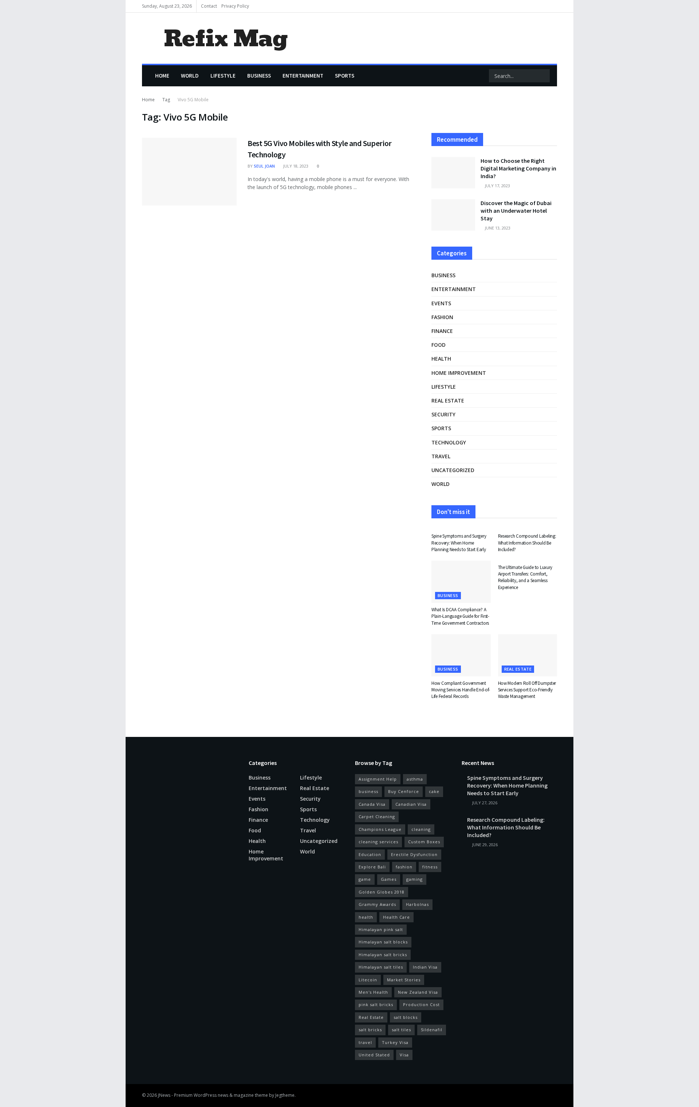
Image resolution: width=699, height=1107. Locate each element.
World (190, 75)
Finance (442, 330)
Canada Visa (372, 804)
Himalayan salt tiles (381, 967)
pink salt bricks (376, 1004)
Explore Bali (372, 866)
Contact (209, 6)
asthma (415, 779)
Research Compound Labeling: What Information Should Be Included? (527, 542)
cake (434, 791)
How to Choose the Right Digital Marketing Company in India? (518, 168)
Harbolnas (417, 904)
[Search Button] (543, 75)
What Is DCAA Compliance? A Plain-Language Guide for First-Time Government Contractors (460, 616)
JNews (164, 1095)
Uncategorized (452, 470)
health (366, 917)
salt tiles (401, 1029)
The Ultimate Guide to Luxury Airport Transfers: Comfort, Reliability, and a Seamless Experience (525, 577)
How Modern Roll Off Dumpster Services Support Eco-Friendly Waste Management (527, 689)
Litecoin (368, 979)
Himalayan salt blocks (383, 942)
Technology (448, 442)
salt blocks (406, 1017)
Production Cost (421, 1004)
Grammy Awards (377, 904)
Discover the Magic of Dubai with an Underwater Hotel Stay (516, 210)
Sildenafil (431, 1029)
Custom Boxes (424, 841)
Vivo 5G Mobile (193, 100)
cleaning (421, 829)
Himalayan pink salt (381, 929)
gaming (414, 879)
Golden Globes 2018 (381, 892)
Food (438, 344)
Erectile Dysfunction (414, 854)
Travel (440, 456)
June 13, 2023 (497, 228)
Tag (166, 100)
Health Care (396, 917)
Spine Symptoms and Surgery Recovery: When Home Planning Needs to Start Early (458, 542)
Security (443, 414)
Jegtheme (285, 1095)
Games (388, 879)
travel (365, 1042)
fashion (404, 866)
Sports (344, 75)
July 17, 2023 (497, 185)
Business (259, 75)
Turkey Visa (395, 1042)
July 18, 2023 (295, 166)
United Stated (374, 1054)
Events (441, 303)
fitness (430, 866)
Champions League (380, 829)
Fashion (442, 317)
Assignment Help (378, 779)
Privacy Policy (235, 6)
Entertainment (303, 75)
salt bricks (370, 1029)
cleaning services (378, 841)
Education (370, 854)
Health (441, 358)
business (368, 791)
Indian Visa (425, 967)
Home (162, 75)
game (365, 879)
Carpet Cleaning (377, 816)
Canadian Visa (411, 804)
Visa (404, 1054)
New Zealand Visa (418, 992)
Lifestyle (223, 75)
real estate (447, 400)
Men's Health (373, 992)
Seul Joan (264, 166)
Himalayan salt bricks (383, 954)
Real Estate (371, 1017)
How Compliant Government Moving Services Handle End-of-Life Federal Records (460, 689)
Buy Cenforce (403, 791)
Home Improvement (458, 372)
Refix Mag (225, 38)
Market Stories (403, 979)
